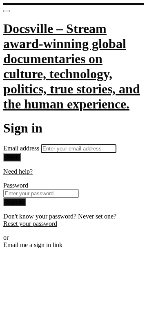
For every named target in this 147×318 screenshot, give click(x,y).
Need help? (18, 171)
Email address (22, 148)
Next (12, 157)
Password (15, 185)
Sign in (15, 202)
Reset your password (30, 223)
